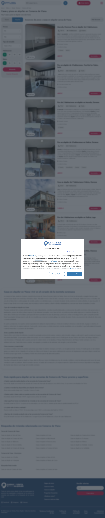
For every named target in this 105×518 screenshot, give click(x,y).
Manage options (57, 274)
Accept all (75, 274)
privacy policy (74, 268)
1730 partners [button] (33, 255)
